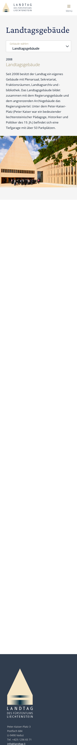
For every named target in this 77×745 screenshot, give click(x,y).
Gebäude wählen (19, 43)
